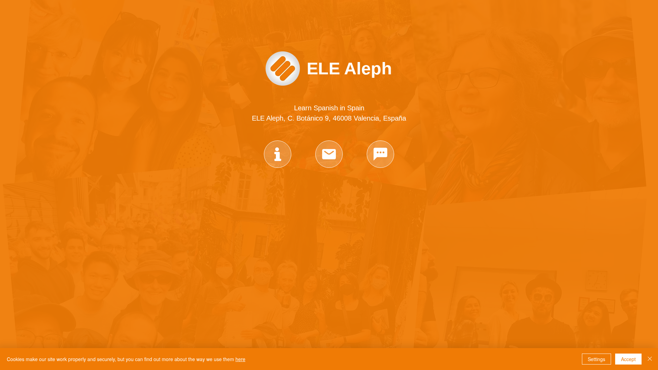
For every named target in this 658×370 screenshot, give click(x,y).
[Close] (650, 359)
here (240, 359)
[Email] (329, 154)
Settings (596, 359)
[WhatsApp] (380, 154)
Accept (628, 359)
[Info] (277, 154)
